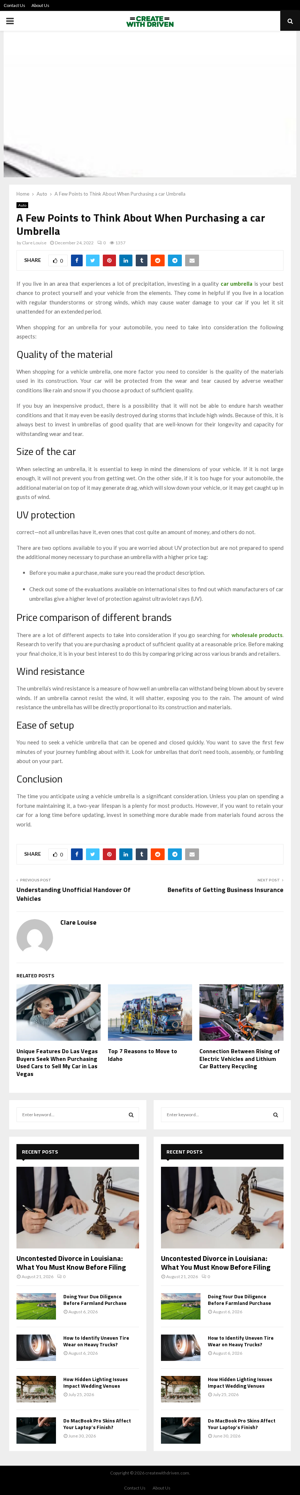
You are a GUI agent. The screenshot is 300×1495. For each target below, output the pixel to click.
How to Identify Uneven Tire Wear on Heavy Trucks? (96, 1341)
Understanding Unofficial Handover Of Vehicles (73, 894)
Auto (22, 205)
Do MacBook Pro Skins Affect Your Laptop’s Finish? (97, 1424)
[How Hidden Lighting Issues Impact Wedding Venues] (36, 1389)
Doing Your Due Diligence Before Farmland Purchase (95, 1299)
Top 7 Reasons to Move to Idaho (142, 1055)
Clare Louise (34, 242)
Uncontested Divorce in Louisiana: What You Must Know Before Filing (71, 1262)
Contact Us (14, 5)
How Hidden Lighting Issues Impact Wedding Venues (95, 1382)
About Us (40, 5)
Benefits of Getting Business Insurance (226, 890)
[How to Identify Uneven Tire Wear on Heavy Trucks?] (36, 1348)
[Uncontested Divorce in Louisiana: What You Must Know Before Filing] (77, 1207)
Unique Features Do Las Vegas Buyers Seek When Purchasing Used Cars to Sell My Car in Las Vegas (57, 1062)
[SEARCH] (131, 1114)
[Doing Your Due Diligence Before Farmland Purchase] (36, 1306)
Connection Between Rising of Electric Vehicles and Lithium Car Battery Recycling (239, 1059)
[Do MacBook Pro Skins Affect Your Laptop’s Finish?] (36, 1430)
